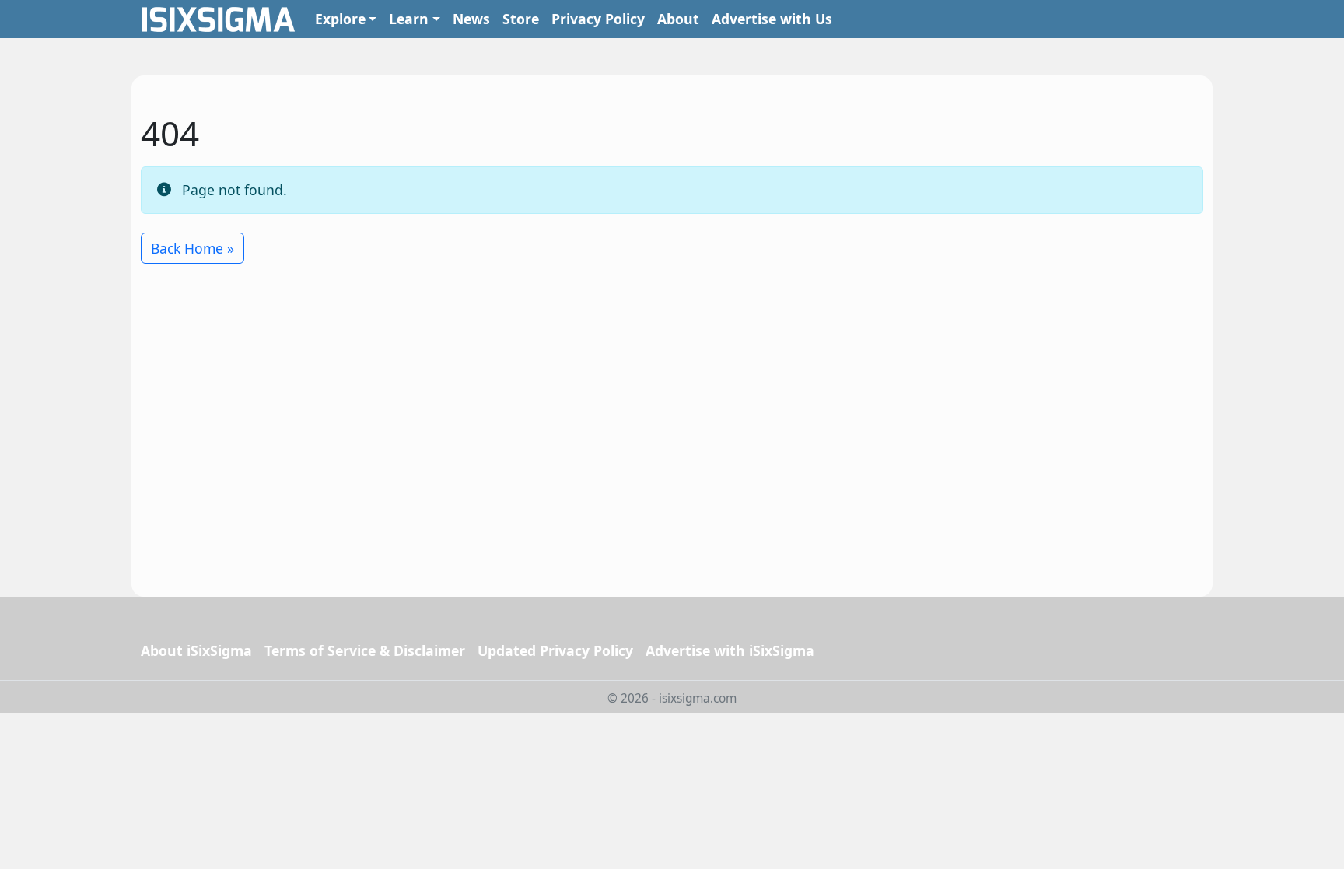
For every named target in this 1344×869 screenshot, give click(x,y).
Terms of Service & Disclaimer (364, 650)
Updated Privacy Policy (555, 650)
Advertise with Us (772, 18)
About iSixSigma (196, 650)
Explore (340, 18)
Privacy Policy (598, 18)
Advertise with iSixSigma (730, 650)
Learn (409, 18)
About (678, 18)
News (471, 18)
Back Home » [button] (192, 248)
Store (520, 18)
